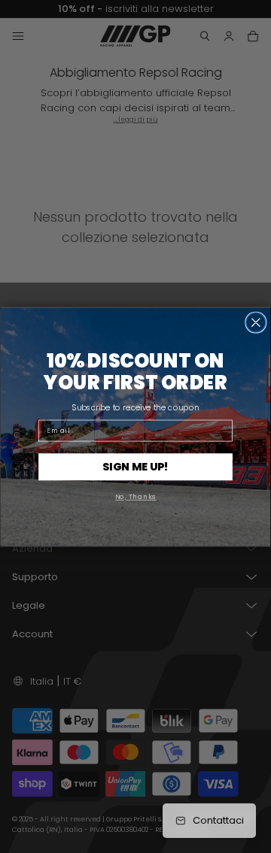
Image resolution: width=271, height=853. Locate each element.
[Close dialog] (256, 322)
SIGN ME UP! (135, 465)
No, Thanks (136, 496)
